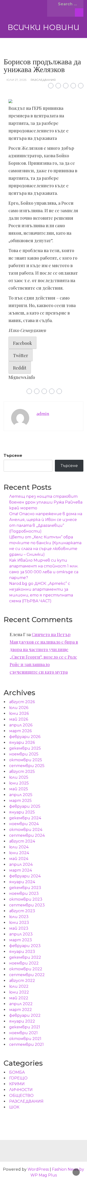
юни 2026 (19, 713)
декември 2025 (25, 748)
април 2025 (20, 794)
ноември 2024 (24, 823)
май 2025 (18, 789)
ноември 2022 (24, 963)
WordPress (38, 1169)
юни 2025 (19, 783)
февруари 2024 (25, 876)
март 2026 (20, 731)
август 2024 (22, 841)
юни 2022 (19, 992)
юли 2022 (19, 986)
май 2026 (18, 719)
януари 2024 (22, 882)
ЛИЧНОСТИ (21, 1089)
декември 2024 (25, 818)
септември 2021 (26, 1044)
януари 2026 (22, 742)
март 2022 (20, 1009)
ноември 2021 (23, 1033)
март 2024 (20, 870)
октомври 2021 (25, 1038)
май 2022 (18, 998)
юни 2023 (19, 922)
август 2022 (22, 980)
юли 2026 (18, 707)
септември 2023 (27, 905)
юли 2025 (18, 777)
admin (42, 414)
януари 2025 (22, 812)
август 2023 (22, 911)
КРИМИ (17, 1084)
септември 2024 (27, 835)
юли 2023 (19, 916)
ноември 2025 (23, 754)
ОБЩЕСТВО (21, 1095)
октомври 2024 (25, 829)
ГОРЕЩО (18, 1078)
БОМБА (17, 1072)
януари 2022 (22, 1021)
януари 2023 (22, 951)
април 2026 (20, 725)
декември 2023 (25, 887)
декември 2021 (24, 1027)
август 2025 (22, 771)
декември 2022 (25, 957)
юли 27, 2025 (16, 80)
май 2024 (18, 858)
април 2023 (21, 934)
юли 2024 (19, 847)
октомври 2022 (25, 969)
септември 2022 (27, 974)
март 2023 (20, 940)
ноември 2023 (24, 893)
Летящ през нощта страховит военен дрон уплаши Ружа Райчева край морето (45, 502)
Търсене (13, 455)
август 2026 (22, 702)
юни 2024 (19, 853)
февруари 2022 (25, 1015)
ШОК (14, 1107)
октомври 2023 (25, 899)
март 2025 (20, 800)
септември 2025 (26, 765)
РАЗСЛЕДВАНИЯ (43, 80)
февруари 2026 (24, 736)
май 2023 (18, 928)
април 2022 (21, 1004)
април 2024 (21, 864)
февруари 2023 (25, 945)
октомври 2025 (25, 760)
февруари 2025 (24, 806)
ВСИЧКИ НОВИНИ (43, 27)
